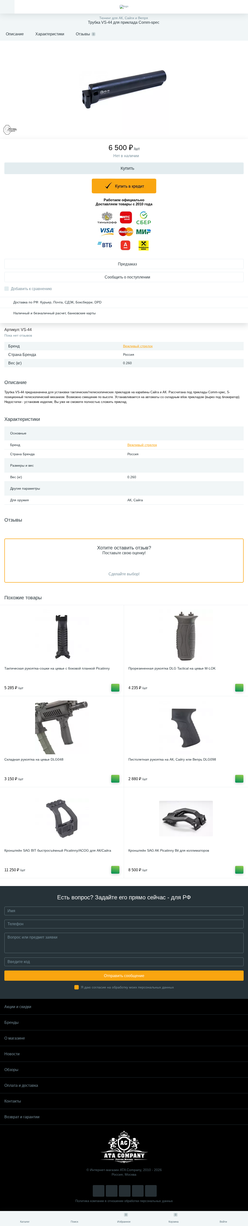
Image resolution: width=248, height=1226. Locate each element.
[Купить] (115, 688)
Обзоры (11, 1070)
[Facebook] (138, 1191)
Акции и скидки (17, 1007)
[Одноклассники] (151, 1191)
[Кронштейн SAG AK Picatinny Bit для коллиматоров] (185, 818)
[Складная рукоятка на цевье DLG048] (61, 727)
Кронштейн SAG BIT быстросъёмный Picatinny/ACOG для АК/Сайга (57, 850)
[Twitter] (125, 1191)
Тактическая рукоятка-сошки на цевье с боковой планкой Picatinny (57, 668)
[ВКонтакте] (111, 1191)
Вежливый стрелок (138, 346)
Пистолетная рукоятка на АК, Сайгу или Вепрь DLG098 (172, 759)
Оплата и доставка (21, 1085)
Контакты (12, 1101)
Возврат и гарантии (21, 1117)
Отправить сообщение (124, 976)
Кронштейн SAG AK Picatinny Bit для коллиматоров (168, 850)
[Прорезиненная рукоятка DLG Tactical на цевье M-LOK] (185, 636)
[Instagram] (98, 1191)
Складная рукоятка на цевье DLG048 (33, 759)
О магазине (14, 1038)
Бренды (11, 1022)
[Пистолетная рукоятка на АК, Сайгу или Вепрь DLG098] (185, 727)
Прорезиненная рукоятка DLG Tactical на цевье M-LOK (172, 668)
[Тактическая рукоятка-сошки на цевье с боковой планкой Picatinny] (61, 636)
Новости (12, 1054)
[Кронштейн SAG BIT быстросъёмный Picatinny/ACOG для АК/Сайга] (61, 818)
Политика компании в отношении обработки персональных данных (124, 1201)
